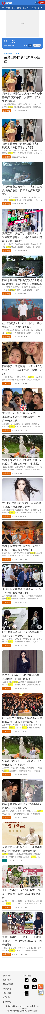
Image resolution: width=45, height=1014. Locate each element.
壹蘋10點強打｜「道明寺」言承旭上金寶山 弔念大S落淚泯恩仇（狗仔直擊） (22, 940)
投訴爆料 (7, 997)
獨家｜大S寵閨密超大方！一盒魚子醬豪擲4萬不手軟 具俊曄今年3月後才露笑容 (22, 97)
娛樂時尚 (26, 7)
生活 (34, 7)
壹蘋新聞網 (8, 53)
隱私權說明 (7, 984)
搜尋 (17, 53)
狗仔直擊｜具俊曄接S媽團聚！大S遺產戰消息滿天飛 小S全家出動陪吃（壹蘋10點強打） (22, 237)
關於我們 (7, 975)
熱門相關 (37, 45)
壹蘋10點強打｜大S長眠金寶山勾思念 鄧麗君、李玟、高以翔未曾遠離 (22, 893)
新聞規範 (7, 988)
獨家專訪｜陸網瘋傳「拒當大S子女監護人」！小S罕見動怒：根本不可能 (22, 369)
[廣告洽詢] (40, 992)
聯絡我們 (7, 980)
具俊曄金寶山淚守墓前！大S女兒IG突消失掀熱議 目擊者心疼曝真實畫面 (22, 190)
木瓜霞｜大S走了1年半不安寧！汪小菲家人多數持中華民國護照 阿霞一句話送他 (21, 416)
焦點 (14, 7)
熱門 (19, 7)
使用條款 (7, 993)
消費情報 (7, 1001)
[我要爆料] (40, 986)
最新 (8, 7)
